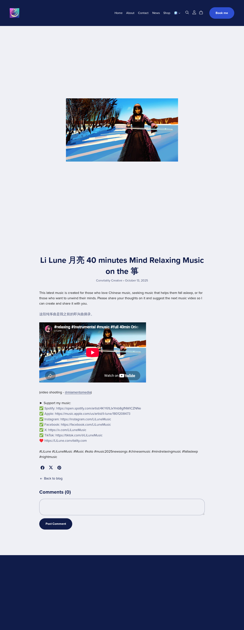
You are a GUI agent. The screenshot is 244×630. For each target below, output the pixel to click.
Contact (143, 13)
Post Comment (56, 524)
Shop (166, 13)
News (156, 13)
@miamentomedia (78, 392)
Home (119, 13)
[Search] (187, 12)
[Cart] (203, 13)
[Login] (194, 12)
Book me (222, 13)
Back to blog (53, 478)
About (130, 13)
